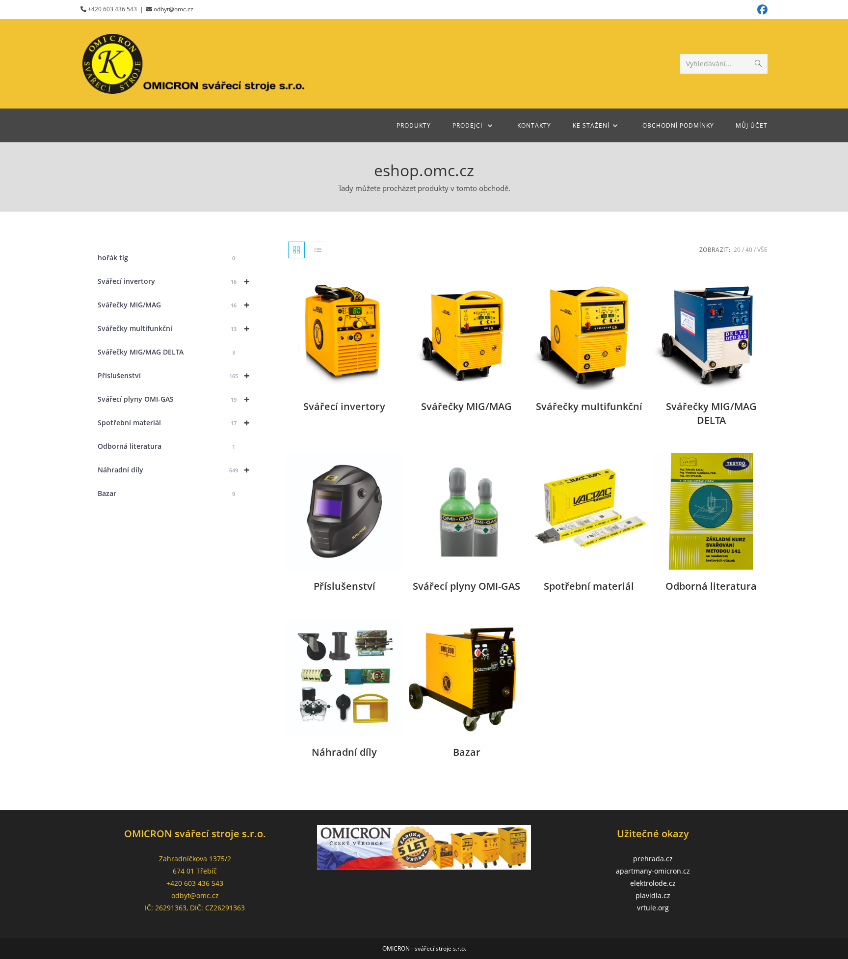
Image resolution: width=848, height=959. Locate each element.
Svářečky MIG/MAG (173, 304)
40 (748, 250)
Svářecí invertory (173, 281)
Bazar (166, 493)
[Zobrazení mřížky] (296, 250)
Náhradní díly (173, 469)
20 (737, 250)
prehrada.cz (653, 858)
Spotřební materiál (173, 422)
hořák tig (166, 257)
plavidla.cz (653, 895)
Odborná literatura (166, 446)
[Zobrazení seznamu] (318, 250)
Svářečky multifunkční (173, 328)
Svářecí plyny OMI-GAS (173, 399)
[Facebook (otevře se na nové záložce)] (761, 9)
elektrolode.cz (653, 883)
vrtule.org (653, 907)
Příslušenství (173, 375)
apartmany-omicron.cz (653, 871)
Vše (762, 250)
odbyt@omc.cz (173, 9)
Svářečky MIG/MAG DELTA (166, 351)
